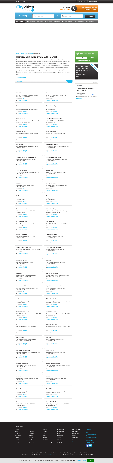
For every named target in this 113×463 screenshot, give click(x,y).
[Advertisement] (56, 37)
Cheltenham (32, 433)
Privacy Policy (89, 440)
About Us (88, 432)
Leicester (45, 437)
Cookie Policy (81, 460)
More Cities (74, 442)
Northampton (60, 431)
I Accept (90, 460)
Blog (24, 1)
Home (17, 1)
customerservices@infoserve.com (49, 454)
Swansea (74, 435)
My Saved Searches (67, 21)
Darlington (31, 437)
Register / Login (82, 1)
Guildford (45, 431)
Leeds (44, 435)
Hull (44, 433)
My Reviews (49, 21)
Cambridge (17, 443)
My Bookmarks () (91, 21)
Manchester (46, 441)
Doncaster (31, 441)
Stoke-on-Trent (75, 433)
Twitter (90, 445)
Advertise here (95, 82)
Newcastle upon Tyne (48, 443)
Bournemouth (24, 53)
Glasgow (45, 429)
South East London (76, 429)
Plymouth (59, 439)
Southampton (75, 431)
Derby (30, 439)
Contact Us (88, 429)
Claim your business (23, 100)
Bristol (16, 441)
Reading (59, 441)
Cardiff (30, 429)
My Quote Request (79, 21)
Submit (92, 57)
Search (90, 16)
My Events (40, 21)
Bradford (17, 437)
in (57, 16)
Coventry (31, 435)
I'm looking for (24, 16)
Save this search (21, 77)
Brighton (17, 439)
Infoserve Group (90, 442)
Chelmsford (31, 431)
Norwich (59, 433)
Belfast (16, 431)
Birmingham (17, 433)
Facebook (87, 445)
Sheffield (59, 443)
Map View (19, 81)
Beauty (31, 53)
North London (60, 429)
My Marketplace (31, 21)
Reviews (25, 98)
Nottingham (60, 435)
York (73, 439)
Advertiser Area (93, 1)
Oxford (59, 437)
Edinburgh (31, 443)
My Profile (57, 21)
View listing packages (83, 60)
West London (75, 437)
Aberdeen (17, 429)
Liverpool (45, 439)
